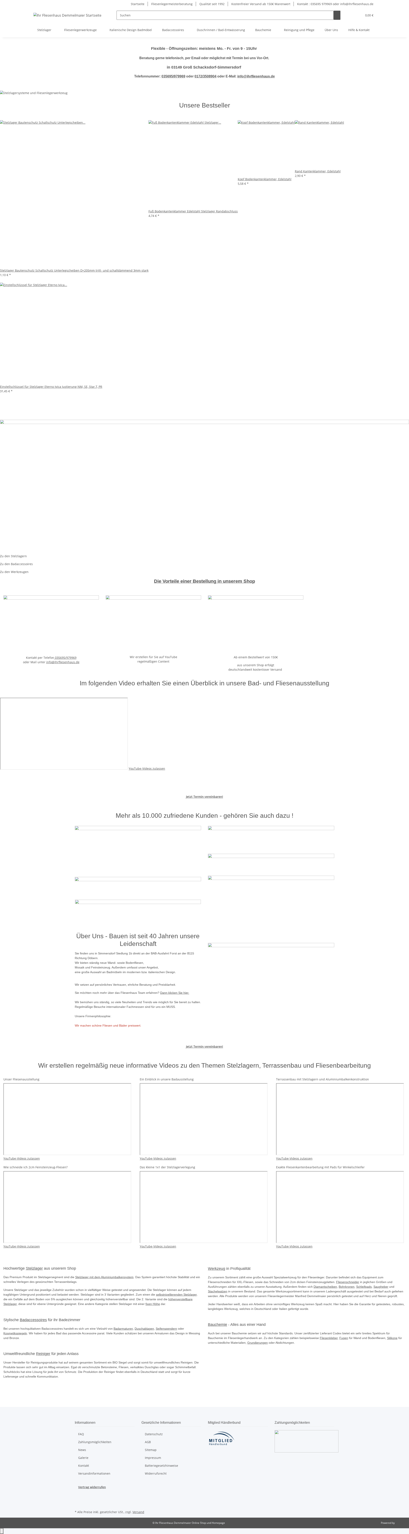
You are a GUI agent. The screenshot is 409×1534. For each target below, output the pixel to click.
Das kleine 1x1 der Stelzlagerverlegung (167, 1167)
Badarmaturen (123, 1328)
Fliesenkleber (329, 1338)
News (82, 1450)
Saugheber (380, 1286)
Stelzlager (34, 1268)
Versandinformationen (94, 1473)
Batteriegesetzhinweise (161, 1466)
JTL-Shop (400, 1523)
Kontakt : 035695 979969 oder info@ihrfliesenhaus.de (335, 4)
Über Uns (331, 30)
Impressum (153, 1458)
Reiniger (43, 1354)
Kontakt (83, 1466)
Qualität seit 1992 (212, 4)
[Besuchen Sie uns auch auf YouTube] (78, 1499)
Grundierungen (257, 1342)
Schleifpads (364, 1286)
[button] (350, 15)
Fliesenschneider (347, 1282)
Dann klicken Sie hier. (174, 992)
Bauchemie (217, 1324)
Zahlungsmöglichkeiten (94, 1442)
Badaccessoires (33, 1320)
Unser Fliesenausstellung (21, 1079)
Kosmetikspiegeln (15, 1333)
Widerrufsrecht (156, 1473)
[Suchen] (337, 15)
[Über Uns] (271, 979)
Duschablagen (144, 1328)
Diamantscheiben (325, 1286)
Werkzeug (216, 1268)
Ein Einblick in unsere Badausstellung (167, 1079)
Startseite (137, 4)
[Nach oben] (1, 1531)
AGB (148, 1442)
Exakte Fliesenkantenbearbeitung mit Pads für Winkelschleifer (320, 1167)
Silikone (392, 1338)
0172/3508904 (205, 76)
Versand (138, 1512)
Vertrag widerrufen (92, 1487)
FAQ (81, 1434)
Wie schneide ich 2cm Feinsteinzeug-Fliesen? (35, 1167)
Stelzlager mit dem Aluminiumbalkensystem (104, 1277)
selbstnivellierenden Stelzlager (176, 1294)
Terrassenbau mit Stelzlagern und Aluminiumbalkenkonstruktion (322, 1079)
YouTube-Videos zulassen (147, 768)
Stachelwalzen (217, 1291)
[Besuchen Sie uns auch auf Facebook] (78, 1494)
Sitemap (151, 1450)
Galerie (83, 1458)
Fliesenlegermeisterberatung (172, 4)
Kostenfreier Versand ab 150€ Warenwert (260, 4)
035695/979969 (173, 76)
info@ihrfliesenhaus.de (256, 76)
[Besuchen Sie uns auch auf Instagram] (78, 1504)
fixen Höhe (152, 1304)
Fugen (343, 1338)
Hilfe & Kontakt (359, 30)
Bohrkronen (346, 1286)
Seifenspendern (166, 1328)
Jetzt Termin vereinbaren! (204, 797)
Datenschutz (154, 1434)
